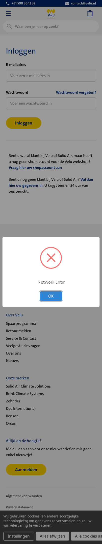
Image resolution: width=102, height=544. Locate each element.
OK (51, 296)
